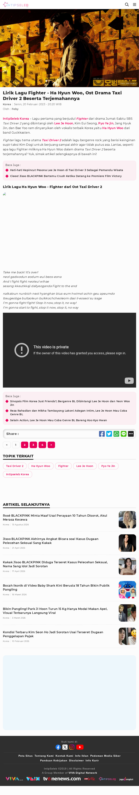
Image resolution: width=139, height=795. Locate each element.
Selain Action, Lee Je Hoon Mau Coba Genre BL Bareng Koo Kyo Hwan (58, 420)
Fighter (82, 118)
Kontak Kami (64, 755)
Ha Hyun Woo (112, 128)
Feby (15, 109)
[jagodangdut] (126, 779)
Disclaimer (76, 760)
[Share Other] (131, 434)
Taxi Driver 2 (51, 140)
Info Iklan (82, 755)
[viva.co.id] (14, 779)
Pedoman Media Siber (105, 755)
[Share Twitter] (109, 434)
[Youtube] (80, 747)
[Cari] (127, 4)
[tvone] (61, 779)
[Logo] (15, 4)
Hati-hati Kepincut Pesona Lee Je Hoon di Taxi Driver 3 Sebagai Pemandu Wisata (66, 170)
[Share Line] (124, 434)
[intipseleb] (107, 779)
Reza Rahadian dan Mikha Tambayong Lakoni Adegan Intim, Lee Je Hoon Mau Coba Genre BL (68, 412)
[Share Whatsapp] (116, 434)
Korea (7, 104)
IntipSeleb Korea (16, 118)
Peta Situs (25, 755)
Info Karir (92, 760)
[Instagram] (71, 747)
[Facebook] (58, 747)
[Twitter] (65, 747)
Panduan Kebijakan (53, 760)
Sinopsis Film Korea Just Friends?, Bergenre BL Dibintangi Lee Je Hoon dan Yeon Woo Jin (70, 403)
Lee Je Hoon (63, 123)
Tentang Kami (44, 755)
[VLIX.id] (33, 779)
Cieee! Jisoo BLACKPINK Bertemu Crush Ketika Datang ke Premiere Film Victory (66, 176)
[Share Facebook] (102, 434)
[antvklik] (89, 779)
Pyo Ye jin (105, 123)
